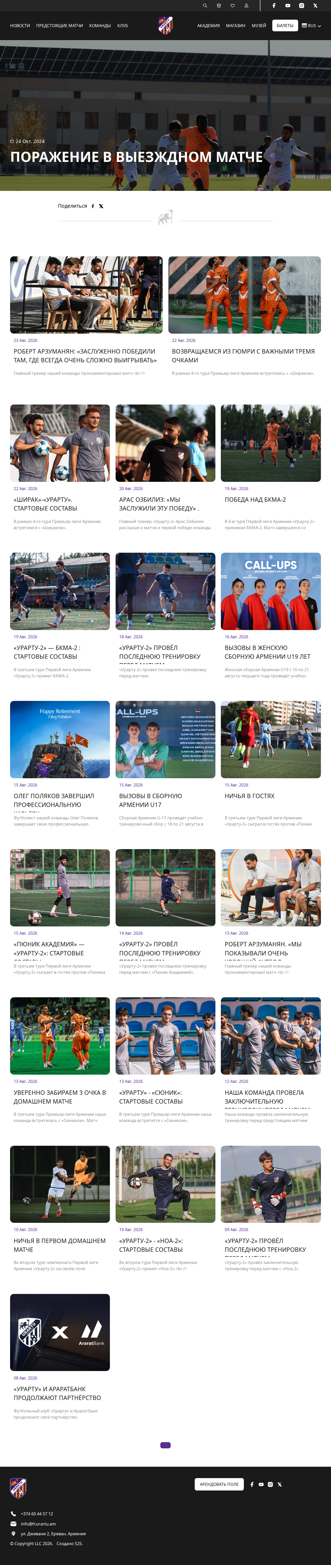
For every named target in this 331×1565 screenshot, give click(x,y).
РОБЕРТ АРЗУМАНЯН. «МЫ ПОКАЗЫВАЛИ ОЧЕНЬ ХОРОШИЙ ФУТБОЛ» (263, 950)
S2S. (79, 1543)
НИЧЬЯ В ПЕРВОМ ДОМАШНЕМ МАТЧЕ (60, 1245)
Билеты (285, 25)
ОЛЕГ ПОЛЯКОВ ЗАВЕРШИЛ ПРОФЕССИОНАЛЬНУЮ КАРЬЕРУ (54, 802)
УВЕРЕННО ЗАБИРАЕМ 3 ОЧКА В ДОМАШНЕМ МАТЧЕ (60, 1097)
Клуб (122, 25)
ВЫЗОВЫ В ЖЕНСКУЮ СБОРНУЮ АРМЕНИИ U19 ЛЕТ (268, 652)
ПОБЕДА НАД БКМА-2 (255, 500)
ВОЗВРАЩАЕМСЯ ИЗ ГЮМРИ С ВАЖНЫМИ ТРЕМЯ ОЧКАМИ (243, 355)
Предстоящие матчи (59, 25)
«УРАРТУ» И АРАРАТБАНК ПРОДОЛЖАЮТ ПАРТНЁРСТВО (57, 1393)
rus (312, 25)
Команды (100, 25)
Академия (208, 25)
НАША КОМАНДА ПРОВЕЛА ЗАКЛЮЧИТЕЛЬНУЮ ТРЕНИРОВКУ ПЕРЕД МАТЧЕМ (267, 1099)
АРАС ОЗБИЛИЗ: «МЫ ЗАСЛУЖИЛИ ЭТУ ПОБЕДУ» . (159, 504)
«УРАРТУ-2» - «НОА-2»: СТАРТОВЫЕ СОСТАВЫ (151, 1245)
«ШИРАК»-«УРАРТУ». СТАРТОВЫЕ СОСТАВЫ (45, 504)
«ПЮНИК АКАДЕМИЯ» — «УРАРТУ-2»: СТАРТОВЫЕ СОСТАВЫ (49, 950)
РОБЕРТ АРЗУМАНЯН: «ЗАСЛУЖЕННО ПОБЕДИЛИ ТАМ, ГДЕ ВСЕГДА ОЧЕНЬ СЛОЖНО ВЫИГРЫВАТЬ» (85, 355)
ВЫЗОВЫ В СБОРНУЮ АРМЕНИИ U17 (150, 800)
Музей (259, 25)
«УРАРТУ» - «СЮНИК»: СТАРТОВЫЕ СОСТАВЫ (151, 1097)
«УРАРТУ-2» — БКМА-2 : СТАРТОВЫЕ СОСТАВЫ (47, 652)
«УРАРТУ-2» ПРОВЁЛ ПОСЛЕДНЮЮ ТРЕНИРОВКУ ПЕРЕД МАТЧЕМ (159, 654)
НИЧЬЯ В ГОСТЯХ (249, 796)
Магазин (235, 25)
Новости (20, 25)
